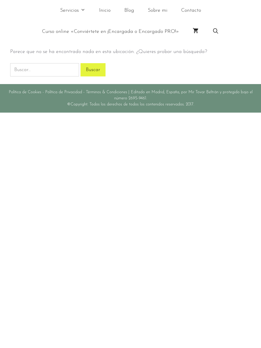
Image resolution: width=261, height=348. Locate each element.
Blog (129, 10)
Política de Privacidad (63, 92)
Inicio (105, 10)
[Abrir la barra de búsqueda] (215, 31)
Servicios (69, 10)
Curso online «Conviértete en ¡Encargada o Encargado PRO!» (110, 31)
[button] (85, 10)
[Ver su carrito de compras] (195, 31)
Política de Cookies (25, 92)
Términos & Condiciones (106, 92)
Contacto (191, 10)
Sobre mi (157, 10)
